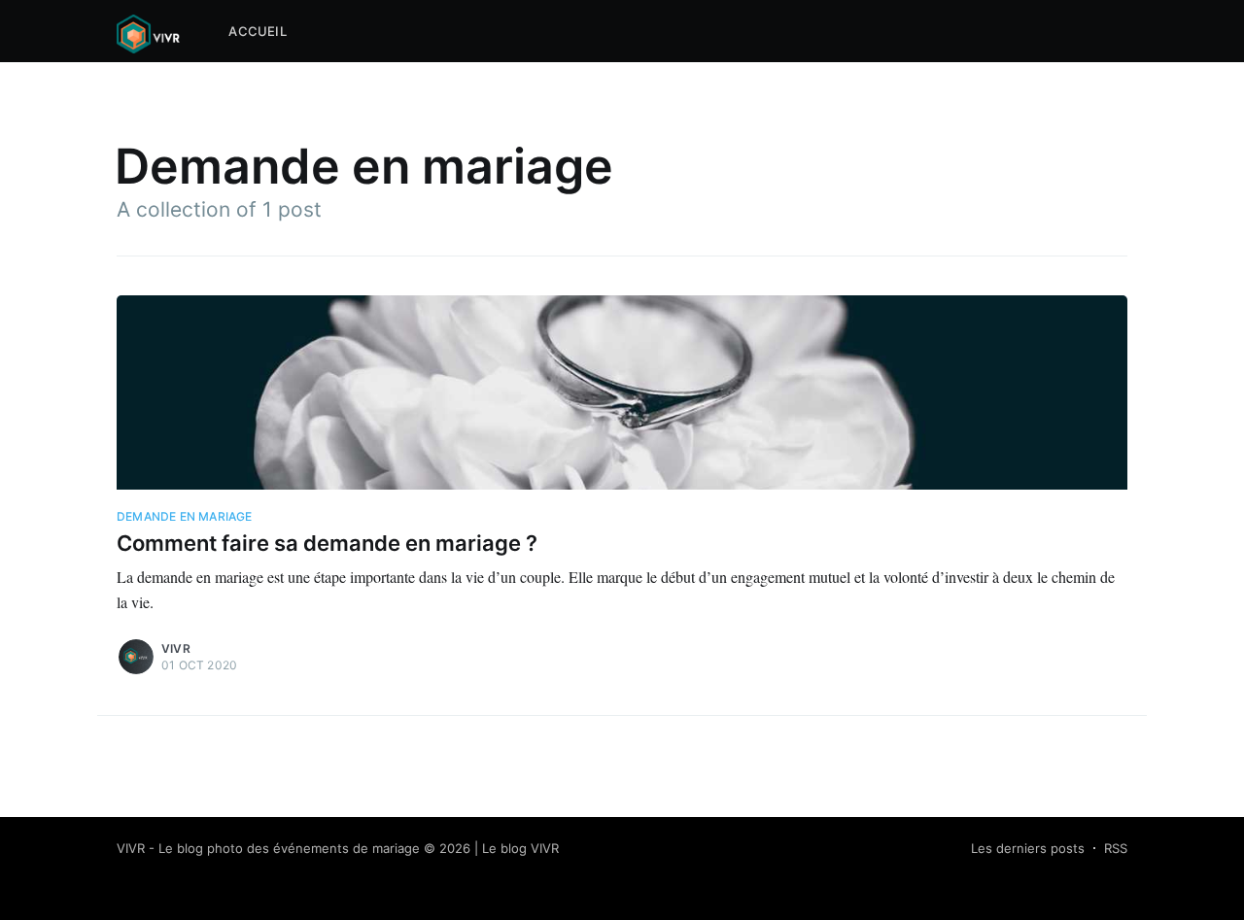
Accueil (257, 31)
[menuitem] (257, 31)
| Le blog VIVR (516, 848)
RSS (1115, 848)
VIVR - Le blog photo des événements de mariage (268, 848)
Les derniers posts (1028, 848)
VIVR (175, 648)
